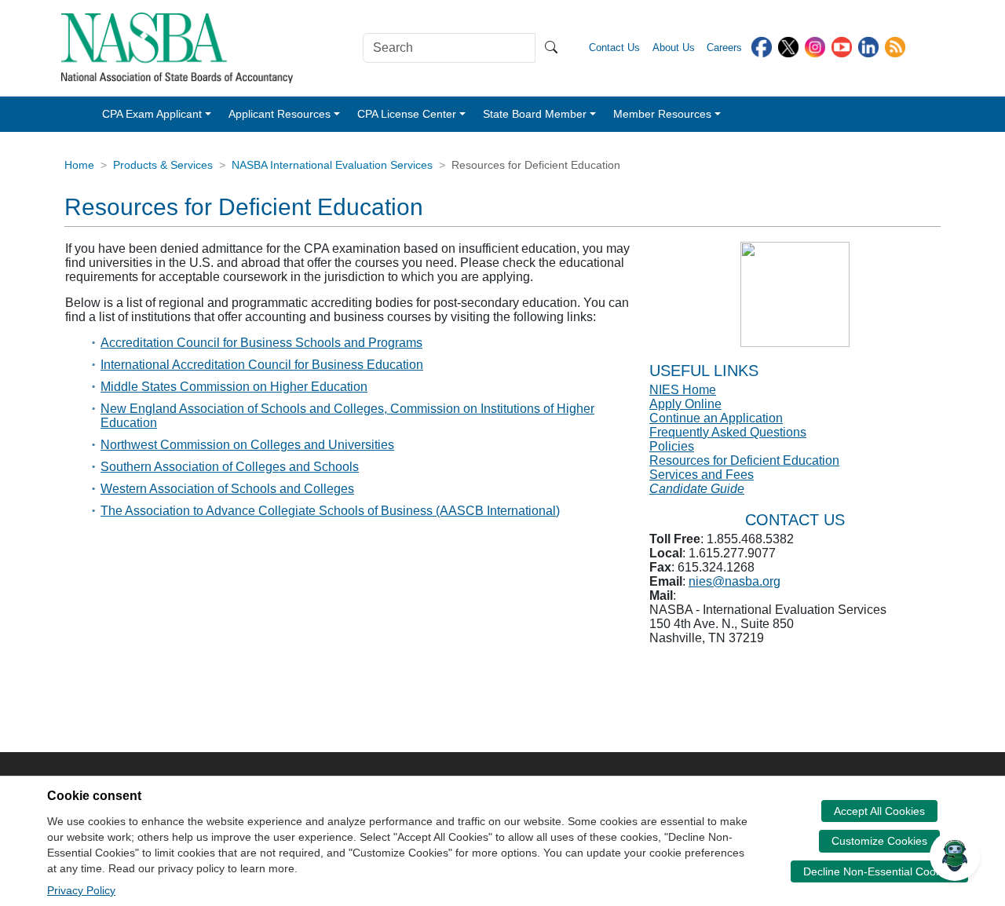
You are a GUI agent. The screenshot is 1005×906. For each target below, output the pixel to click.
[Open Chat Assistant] (955, 856)
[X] (788, 46)
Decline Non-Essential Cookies (879, 871)
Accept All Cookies (879, 811)
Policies (671, 446)
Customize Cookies (879, 841)
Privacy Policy (81, 890)
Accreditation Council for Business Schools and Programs (261, 342)
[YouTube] (841, 46)
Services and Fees (701, 474)
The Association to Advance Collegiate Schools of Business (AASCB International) (330, 510)
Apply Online (685, 404)
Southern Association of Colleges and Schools (229, 466)
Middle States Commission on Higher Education (233, 386)
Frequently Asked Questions (727, 432)
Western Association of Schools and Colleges (227, 488)
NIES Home (682, 389)
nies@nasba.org (734, 581)
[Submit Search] (551, 48)
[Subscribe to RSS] (895, 46)
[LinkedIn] (868, 46)
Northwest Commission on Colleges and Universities (247, 444)
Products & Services (163, 165)
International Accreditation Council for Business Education (261, 364)
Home (79, 165)
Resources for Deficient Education (744, 460)
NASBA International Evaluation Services (332, 165)
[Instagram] (815, 46)
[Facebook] (761, 46)
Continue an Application (716, 418)
